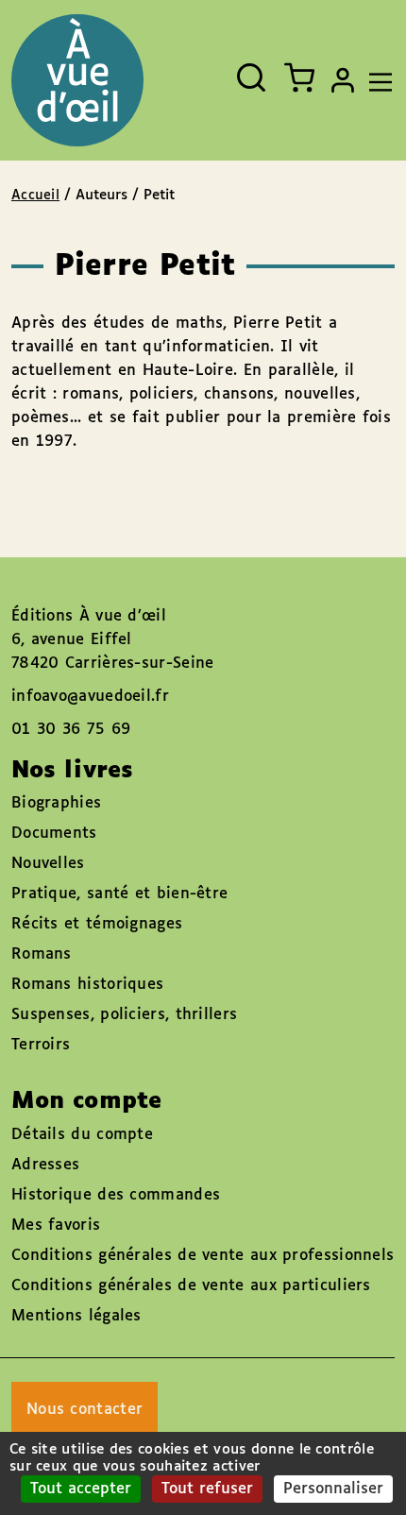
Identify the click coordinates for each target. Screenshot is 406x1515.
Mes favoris (55, 1225)
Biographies (56, 803)
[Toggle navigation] (376, 80)
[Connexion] (343, 80)
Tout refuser (207, 1489)
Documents (54, 834)
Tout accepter (80, 1489)
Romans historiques (87, 985)
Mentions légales (76, 1316)
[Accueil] (77, 80)
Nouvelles (48, 864)
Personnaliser (333, 1489)
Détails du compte (82, 1135)
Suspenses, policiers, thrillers (124, 1015)
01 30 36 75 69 (70, 730)
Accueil (35, 195)
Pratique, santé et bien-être (119, 894)
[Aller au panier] (299, 77)
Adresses (45, 1165)
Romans (41, 954)
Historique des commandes (115, 1195)
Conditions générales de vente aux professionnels (202, 1256)
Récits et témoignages (96, 924)
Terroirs (40, 1045)
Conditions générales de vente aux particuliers (191, 1286)
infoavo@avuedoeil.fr (90, 697)
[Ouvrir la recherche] (251, 77)
